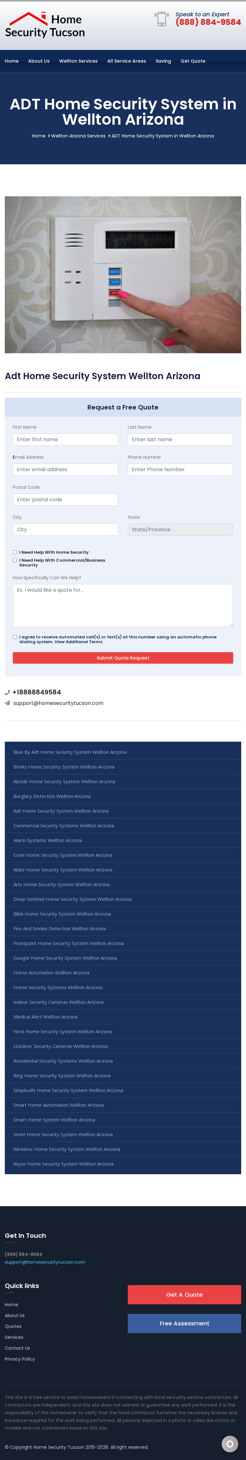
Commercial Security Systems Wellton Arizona (63, 825)
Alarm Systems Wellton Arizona (47, 840)
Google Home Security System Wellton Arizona (65, 958)
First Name (25, 427)
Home (12, 61)
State (134, 517)
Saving (163, 61)
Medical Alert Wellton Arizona (45, 1016)
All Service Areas (126, 61)
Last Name (140, 427)
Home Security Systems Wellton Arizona (57, 987)
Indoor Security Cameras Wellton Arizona (58, 1002)
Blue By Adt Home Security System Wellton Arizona (70, 752)
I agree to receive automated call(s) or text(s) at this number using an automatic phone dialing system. (118, 639)
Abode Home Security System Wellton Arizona (64, 781)
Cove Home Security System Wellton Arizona (62, 855)
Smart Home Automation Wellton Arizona (58, 1105)
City (17, 517)
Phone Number (144, 457)
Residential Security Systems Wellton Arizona (63, 1061)
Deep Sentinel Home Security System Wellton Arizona (72, 899)
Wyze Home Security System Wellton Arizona (63, 1163)
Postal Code (26, 487)
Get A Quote (184, 1295)
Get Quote (193, 61)
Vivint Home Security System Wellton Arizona (63, 1134)
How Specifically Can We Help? (47, 577)
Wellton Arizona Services (78, 136)
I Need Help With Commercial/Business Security (62, 562)
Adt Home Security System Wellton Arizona (61, 811)
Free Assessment (184, 1323)
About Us (39, 61)
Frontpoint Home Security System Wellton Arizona (68, 943)
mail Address (28, 457)
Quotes (13, 1326)
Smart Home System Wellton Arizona (54, 1119)
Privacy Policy (20, 1359)
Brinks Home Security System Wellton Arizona (63, 766)
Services (14, 1337)
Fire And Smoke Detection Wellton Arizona (59, 928)
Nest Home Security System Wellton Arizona (62, 1031)
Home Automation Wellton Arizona (51, 972)
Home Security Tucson (58, 1447)
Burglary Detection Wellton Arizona (52, 796)
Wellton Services (78, 61)
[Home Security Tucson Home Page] (45, 24)
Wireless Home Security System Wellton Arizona (66, 1149)
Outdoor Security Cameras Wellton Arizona (60, 1046)
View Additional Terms (78, 642)
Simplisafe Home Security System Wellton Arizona (68, 1090)
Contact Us (17, 1348)
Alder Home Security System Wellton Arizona (62, 869)
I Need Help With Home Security (54, 552)
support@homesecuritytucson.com (58, 703)
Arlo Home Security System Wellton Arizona (61, 884)
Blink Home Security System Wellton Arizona (62, 913)
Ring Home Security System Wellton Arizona (62, 1075)
